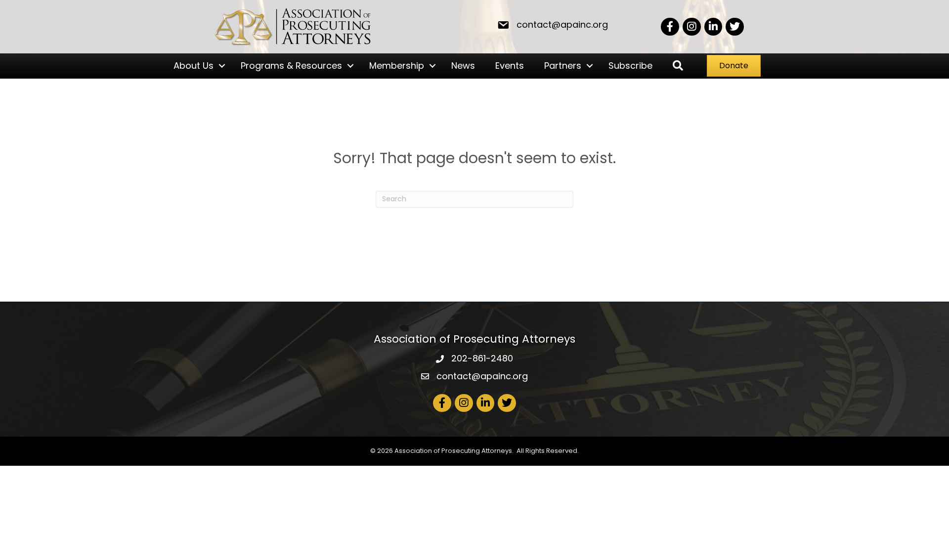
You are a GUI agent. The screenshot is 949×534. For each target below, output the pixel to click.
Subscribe (630, 65)
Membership (396, 65)
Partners (562, 65)
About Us (193, 65)
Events (509, 65)
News (463, 65)
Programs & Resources (291, 65)
